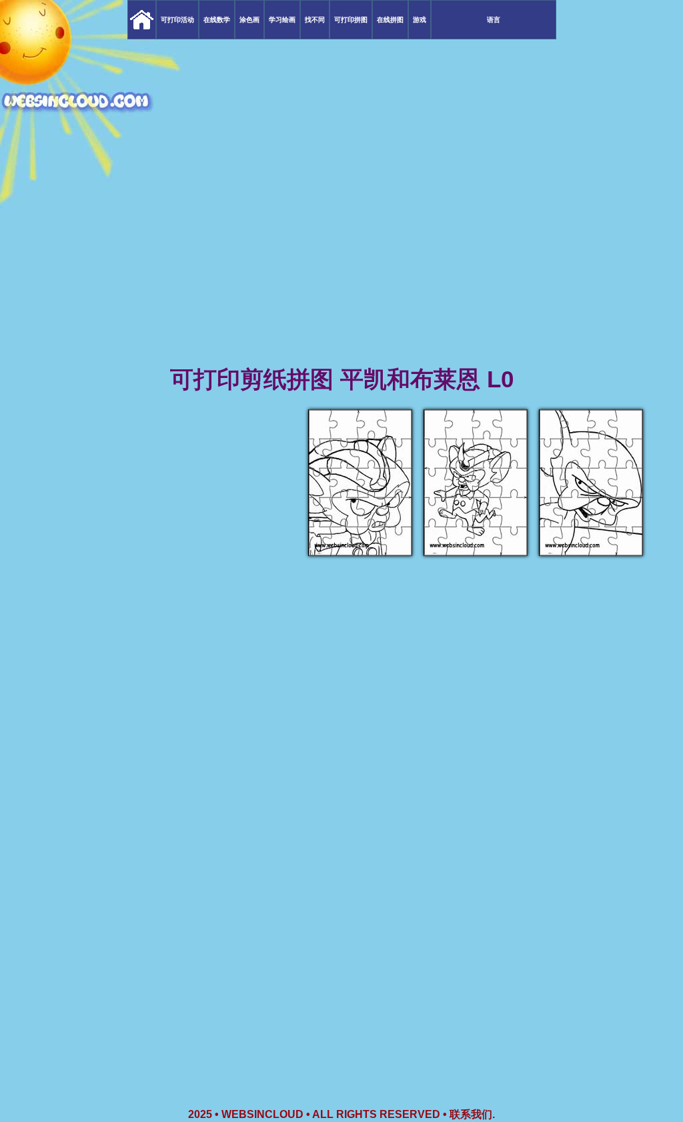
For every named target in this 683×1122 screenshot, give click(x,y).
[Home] (141, 19)
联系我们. (472, 1114)
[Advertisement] (341, 260)
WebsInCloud (262, 1114)
